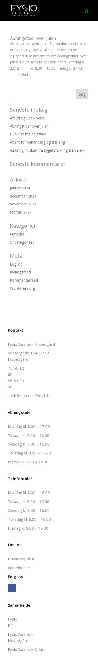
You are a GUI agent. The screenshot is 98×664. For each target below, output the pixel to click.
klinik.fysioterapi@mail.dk (29, 395)
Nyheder (17, 234)
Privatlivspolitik (21, 558)
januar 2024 (20, 187)
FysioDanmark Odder (27, 649)
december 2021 (23, 196)
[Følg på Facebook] (12, 587)
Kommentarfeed (24, 280)
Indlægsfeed (20, 272)
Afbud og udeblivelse (27, 118)
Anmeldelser (19, 567)
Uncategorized (22, 242)
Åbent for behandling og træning (37, 142)
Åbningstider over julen (33, 38)
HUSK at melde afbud (28, 133)
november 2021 (23, 203)
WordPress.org (22, 288)
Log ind (16, 264)
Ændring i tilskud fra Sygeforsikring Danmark (47, 150)
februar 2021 (21, 212)
